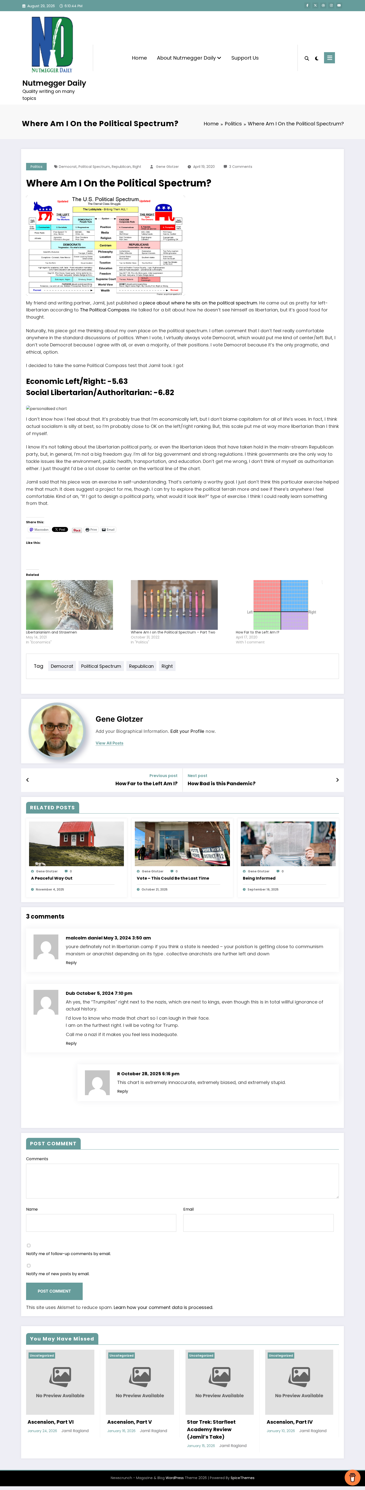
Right (137, 166)
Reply (71, 963)
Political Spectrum (94, 166)
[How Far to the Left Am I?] (286, 605)
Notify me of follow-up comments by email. (68, 1254)
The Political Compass (104, 310)
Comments (37, 1159)
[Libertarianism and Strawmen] (76, 605)
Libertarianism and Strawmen (51, 632)
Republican (121, 166)
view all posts (109, 743)
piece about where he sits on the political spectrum (200, 303)
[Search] (307, 58)
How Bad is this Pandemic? (222, 783)
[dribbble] (323, 5)
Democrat (68, 166)
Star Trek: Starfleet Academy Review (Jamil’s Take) (63, 1429)
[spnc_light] (316, 58)
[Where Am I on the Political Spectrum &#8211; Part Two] (181, 605)
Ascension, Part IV (142, 1421)
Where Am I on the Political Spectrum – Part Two (173, 632)
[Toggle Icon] (329, 57)
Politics (36, 166)
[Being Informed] (288, 844)
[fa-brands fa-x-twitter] (315, 5)
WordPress (175, 1477)
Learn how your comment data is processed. (163, 1307)
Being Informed (259, 878)
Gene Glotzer (167, 166)
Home (139, 57)
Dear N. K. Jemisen (221, 1421)
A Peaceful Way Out (52, 878)
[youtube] (339, 5)
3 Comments (240, 166)
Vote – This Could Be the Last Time (173, 878)
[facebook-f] (307, 5)
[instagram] (331, 5)
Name (32, 1209)
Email (188, 1209)
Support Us (245, 57)
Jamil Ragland (85, 1446)
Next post (197, 775)
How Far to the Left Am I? (257, 632)
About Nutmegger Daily (187, 57)
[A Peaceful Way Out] (76, 844)
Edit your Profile (187, 731)
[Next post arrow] (337, 780)
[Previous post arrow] (27, 780)
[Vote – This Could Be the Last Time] (182, 844)
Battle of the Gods (301, 1421)
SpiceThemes (243, 1477)
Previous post (163, 775)
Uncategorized (53, 1355)
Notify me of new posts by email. (57, 1274)
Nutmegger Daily (54, 83)
